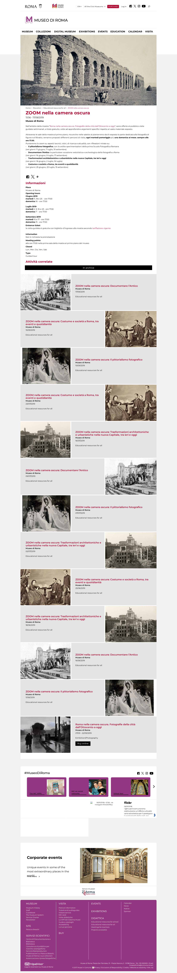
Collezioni (43, 31)
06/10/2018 (138, 811)
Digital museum (65, 31)
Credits (126, 967)
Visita (149, 31)
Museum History (33, 908)
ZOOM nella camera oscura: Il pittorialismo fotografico (108, 359)
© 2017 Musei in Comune (81, 967)
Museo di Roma (51, 20)
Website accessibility (138, 967)
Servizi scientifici (37, 936)
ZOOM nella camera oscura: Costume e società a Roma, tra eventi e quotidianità (62, 323)
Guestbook (30, 913)
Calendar (135, 31)
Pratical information (67, 908)
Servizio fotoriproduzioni (36, 951)
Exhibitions (87, 31)
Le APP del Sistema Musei (69, 920)
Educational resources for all (55, 108)
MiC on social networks (77, 792)
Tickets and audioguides (69, 910)
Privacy (97, 967)
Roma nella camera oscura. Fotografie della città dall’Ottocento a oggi (82, 126)
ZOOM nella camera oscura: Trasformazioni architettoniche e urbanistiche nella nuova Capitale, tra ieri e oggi (112, 433)
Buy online (82, 743)
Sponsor (127, 911)
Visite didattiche (66, 917)
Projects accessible (99, 930)
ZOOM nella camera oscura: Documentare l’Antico (106, 285)
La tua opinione (65, 927)
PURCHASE (113, 6)
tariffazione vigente (101, 228)
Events (103, 31)
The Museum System (35, 915)
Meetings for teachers (100, 927)
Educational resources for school (104, 922)
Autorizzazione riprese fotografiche (40, 958)
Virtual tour (118, 793)
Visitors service (65, 913)
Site (28, 926)
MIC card (62, 915)
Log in (123, 6)
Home (28, 108)
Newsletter (30, 920)
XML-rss (150, 967)
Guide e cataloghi (66, 922)
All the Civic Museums (93, 6)
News (126, 906)
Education (117, 31)
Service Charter (32, 917)
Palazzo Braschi (32, 929)
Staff (28, 910)
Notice (126, 909)
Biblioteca (30, 944)
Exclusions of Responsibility (111, 967)
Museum (27, 31)
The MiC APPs (36, 793)
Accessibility (64, 924)
